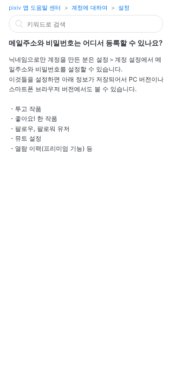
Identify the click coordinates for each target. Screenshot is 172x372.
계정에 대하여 (89, 7)
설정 (124, 7)
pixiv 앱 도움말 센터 (35, 7)
